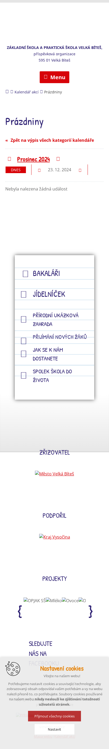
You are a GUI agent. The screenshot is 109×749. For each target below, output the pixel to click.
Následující (58, 159)
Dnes (16, 169)
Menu (57, 77)
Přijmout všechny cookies (54, 716)
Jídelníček (49, 294)
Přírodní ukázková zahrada (56, 319)
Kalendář (98, 169)
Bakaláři (46, 273)
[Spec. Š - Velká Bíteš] (54, 19)
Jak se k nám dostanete (48, 354)
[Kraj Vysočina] (54, 537)
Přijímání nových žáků (60, 337)
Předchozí (9, 159)
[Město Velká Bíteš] (54, 474)
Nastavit (54, 729)
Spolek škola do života (52, 375)
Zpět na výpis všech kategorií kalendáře (52, 140)
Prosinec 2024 (33, 159)
